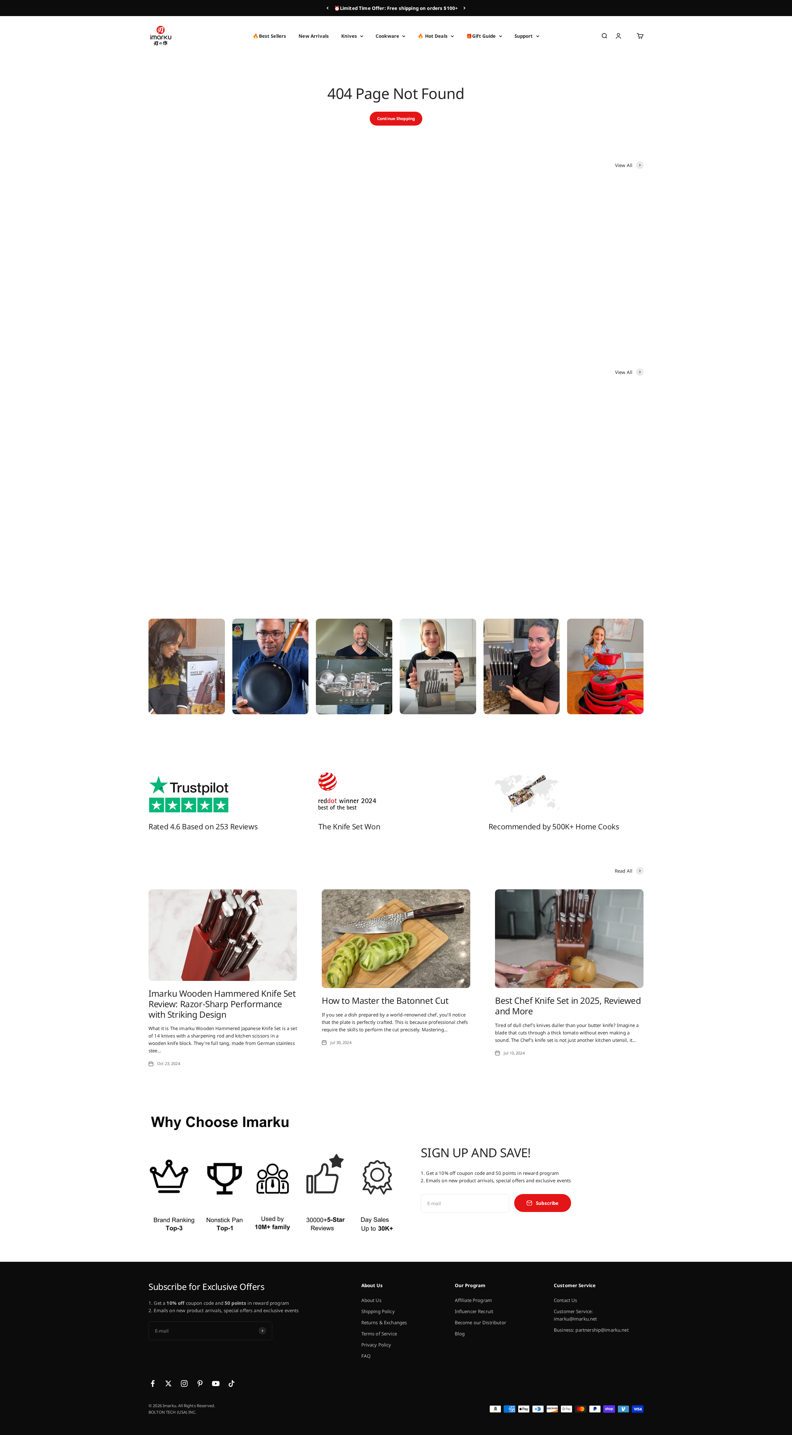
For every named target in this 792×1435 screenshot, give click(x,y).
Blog (460, 1333)
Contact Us (565, 1300)
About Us (371, 1300)
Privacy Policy (376, 1345)
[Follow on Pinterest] (200, 1383)
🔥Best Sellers (269, 36)
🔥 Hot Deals (433, 36)
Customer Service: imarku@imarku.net (575, 1315)
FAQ (366, 1356)
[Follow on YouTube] (216, 1383)
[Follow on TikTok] (231, 1383)
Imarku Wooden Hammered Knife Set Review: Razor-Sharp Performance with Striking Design (222, 1003)
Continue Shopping (396, 118)
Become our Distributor (480, 1322)
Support (523, 36)
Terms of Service (379, 1333)
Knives (349, 36)
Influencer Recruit (474, 1311)
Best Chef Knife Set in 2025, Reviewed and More (568, 1006)
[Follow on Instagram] (184, 1383)
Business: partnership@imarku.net (591, 1330)
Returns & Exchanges (384, 1322)
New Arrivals (314, 36)
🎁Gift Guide (481, 36)
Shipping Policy (378, 1311)
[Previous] (327, 8)
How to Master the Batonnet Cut (385, 1000)
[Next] (464, 8)
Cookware (387, 36)
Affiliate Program (473, 1300)
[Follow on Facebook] (152, 1383)
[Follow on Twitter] (168, 1383)
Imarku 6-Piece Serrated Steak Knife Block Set (328, 313)
